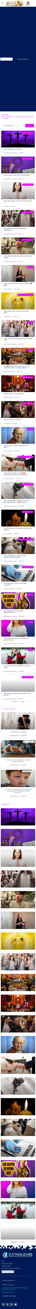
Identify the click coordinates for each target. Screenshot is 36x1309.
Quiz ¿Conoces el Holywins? (13, 419)
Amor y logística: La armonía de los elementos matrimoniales (15, 556)
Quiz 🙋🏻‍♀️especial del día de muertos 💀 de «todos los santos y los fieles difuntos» (17, 367)
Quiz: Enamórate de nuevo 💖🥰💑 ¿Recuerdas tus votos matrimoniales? (16, 474)
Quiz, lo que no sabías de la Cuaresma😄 (16, 175)
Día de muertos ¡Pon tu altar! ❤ (13, 393)
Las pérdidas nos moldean (18, 732)
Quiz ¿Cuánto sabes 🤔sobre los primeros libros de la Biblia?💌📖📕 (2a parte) (17, 501)
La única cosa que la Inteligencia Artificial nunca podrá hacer (18, 760)
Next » (23, 701)
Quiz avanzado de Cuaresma (13, 149)
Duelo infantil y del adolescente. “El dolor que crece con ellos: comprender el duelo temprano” (18, 791)
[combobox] (13, 125)
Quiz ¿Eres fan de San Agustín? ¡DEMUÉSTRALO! (13, 611)
